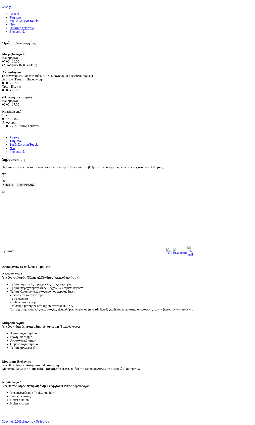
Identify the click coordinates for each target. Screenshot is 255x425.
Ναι (4, 174)
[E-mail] (190, 254)
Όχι (4, 180)
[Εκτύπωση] (180, 252)
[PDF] (169, 252)
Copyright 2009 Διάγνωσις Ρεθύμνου (25, 421)
